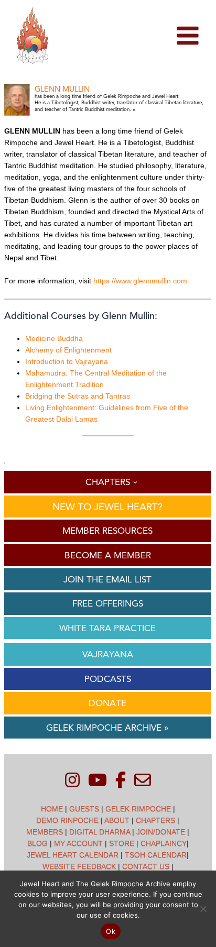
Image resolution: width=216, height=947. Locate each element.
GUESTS (84, 809)
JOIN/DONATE (160, 832)
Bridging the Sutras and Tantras (77, 396)
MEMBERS (44, 832)
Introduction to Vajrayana (66, 361)
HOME (52, 809)
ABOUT (116, 820)
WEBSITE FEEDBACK (79, 866)
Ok (110, 931)
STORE (121, 843)
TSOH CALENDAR (156, 855)
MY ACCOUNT (78, 843)
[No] (203, 909)
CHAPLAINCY (164, 843)
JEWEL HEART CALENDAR (72, 855)
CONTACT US (145, 866)
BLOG (37, 843)
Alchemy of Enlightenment (68, 350)
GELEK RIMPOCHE (138, 809)
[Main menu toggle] (187, 36)
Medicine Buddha (54, 338)
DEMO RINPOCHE (67, 820)
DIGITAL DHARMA (99, 832)
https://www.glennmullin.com (140, 281)
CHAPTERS (155, 820)
